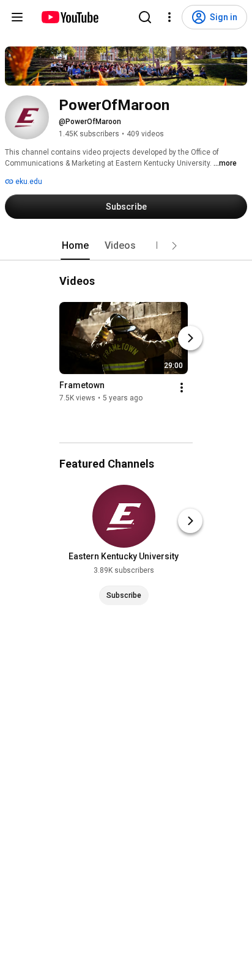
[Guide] (17, 17)
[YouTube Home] (69, 17)
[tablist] (126, 245)
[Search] (145, 17)
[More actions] (181, 387)
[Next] (190, 338)
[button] (174, 245)
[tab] (75, 245)
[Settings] (169, 17)
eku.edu (27, 181)
